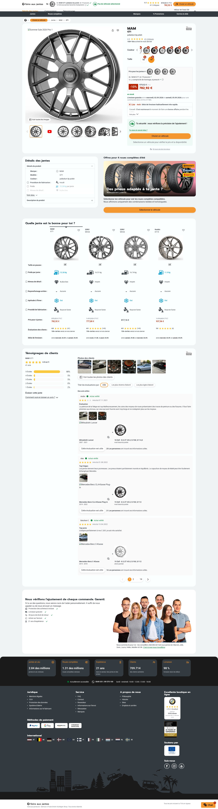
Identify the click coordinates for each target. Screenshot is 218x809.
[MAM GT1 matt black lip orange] (177, 50)
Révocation (82, 709)
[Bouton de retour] (122, 579)
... (137, 579)
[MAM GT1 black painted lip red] (185, 50)
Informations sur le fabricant (40, 709)
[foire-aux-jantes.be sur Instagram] (174, 766)
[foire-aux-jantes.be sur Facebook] (167, 766)
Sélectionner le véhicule (149, 210)
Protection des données (38, 702)
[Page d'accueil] (25, 20)
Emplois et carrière (129, 705)
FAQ (79, 696)
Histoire (125, 699)
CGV (31, 699)
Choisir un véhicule (38, 20)
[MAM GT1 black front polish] (162, 50)
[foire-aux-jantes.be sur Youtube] (181, 766)
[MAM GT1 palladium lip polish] (146, 50)
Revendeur (82, 702)
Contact (81, 699)
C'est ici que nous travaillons (154, 647)
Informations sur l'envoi (87, 705)
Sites (124, 702)
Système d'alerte (35, 705)
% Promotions (158, 14)
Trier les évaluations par (88, 385)
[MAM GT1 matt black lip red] (154, 50)
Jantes (32, 14)
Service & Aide (182, 14)
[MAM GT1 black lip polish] (170, 50)
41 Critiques (149, 39)
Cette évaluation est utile (92, 448)
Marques (136, 14)
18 (143, 59)
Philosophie (126, 696)
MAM (60, 20)
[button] (60, 166)
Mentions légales (35, 696)
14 (141, 579)
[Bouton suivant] (147, 579)
